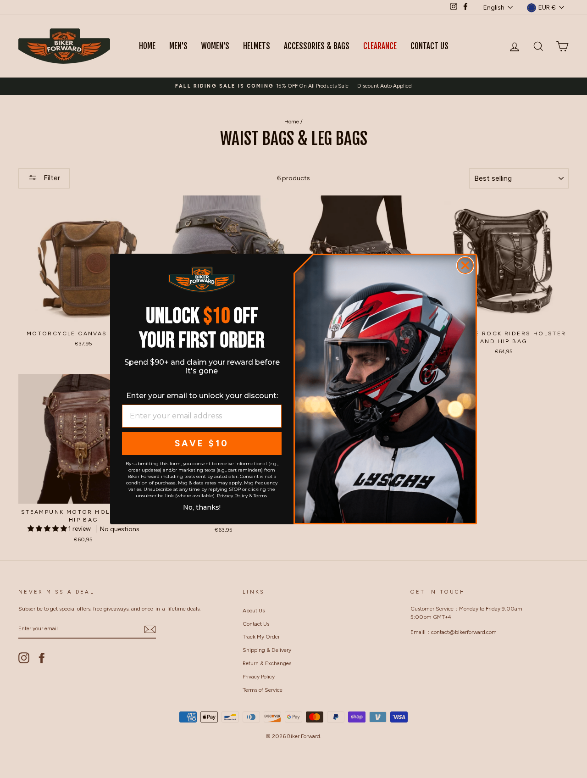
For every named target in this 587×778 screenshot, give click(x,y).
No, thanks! (202, 506)
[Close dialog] (465, 265)
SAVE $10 (202, 443)
